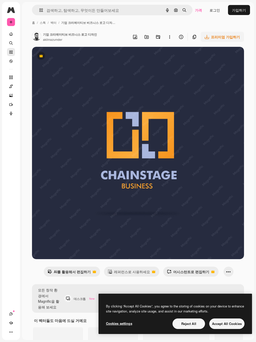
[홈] (11, 34)
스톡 (43, 22)
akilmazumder (52, 39)
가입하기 (239, 10)
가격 (198, 10)
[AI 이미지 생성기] (11, 95)
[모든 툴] (11, 77)
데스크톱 (84, 298)
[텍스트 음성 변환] (11, 113)
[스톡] (11, 52)
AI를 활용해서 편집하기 (69, 273)
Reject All (188, 323)
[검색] (11, 43)
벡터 (53, 22)
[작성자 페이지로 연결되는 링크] (36, 37)
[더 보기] (11, 332)
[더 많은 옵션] (169, 37)
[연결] (11, 314)
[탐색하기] (11, 61)
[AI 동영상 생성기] (11, 104)
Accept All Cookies (227, 323)
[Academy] (11, 323)
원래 (60, 56)
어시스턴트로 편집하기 (188, 273)
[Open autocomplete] (39, 10)
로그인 (215, 10)
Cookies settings (119, 323)
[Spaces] (11, 86)
